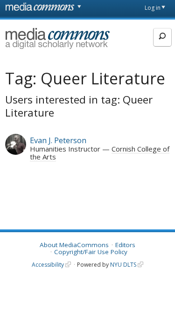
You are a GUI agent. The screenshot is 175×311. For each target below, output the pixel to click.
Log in (153, 8)
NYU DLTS (123, 265)
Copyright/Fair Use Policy (90, 252)
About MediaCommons (74, 245)
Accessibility (48, 265)
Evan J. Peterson (58, 140)
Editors (125, 245)
